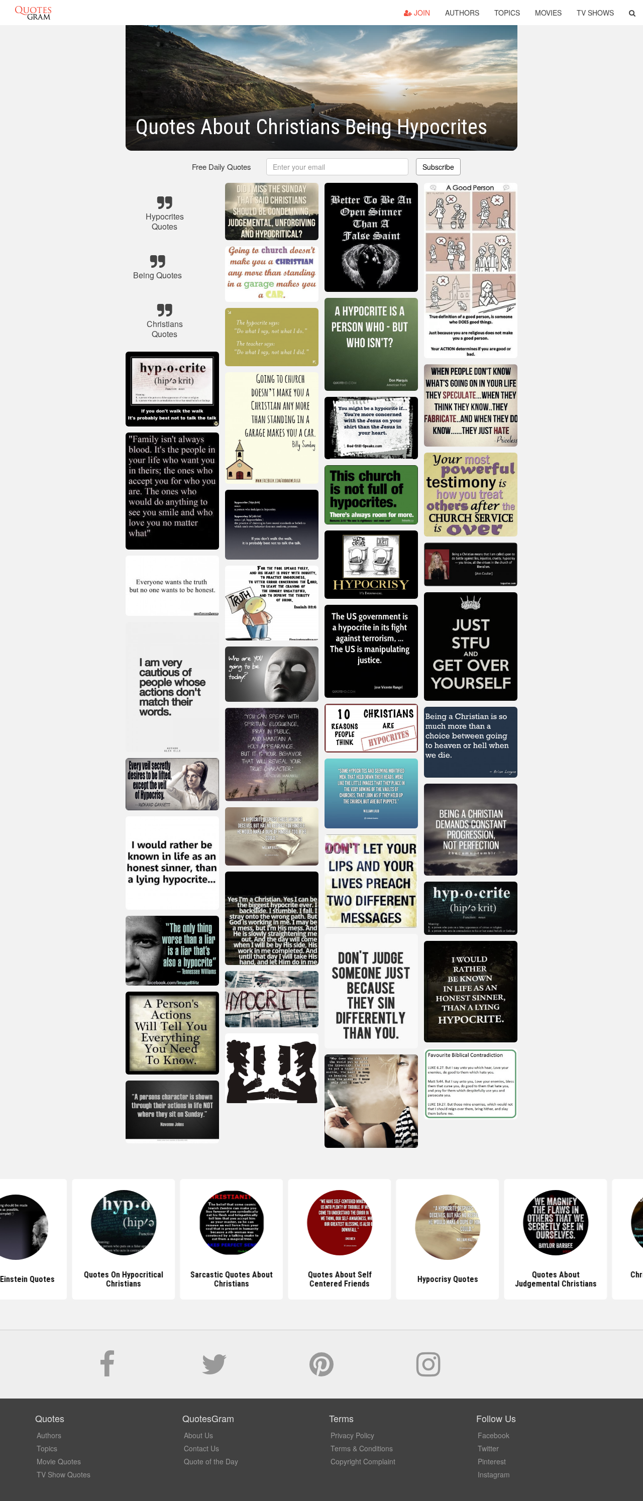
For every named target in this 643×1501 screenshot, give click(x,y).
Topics (507, 13)
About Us (198, 1435)
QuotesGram (33, 12)
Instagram (494, 1474)
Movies (548, 13)
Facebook (493, 1435)
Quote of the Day (211, 1461)
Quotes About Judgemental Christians (538, 1279)
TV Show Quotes (63, 1474)
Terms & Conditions (362, 1448)
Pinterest (492, 1461)
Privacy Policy (352, 1435)
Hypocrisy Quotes (429, 1279)
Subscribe (438, 167)
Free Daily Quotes (221, 166)
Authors (462, 13)
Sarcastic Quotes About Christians (213, 1279)
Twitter (488, 1448)
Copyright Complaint (363, 1461)
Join (421, 13)
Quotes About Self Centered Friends (322, 1279)
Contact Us (201, 1448)
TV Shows (595, 13)
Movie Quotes (59, 1461)
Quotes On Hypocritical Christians (105, 1279)
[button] (632, 12)
